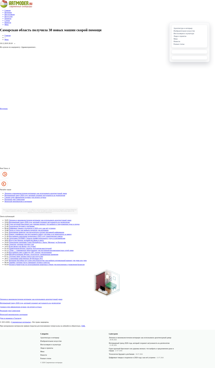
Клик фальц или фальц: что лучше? (22, 246)
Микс (6, 39)
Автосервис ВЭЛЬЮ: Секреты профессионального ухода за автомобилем (37, 238)
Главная (7, 35)
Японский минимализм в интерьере (18, 201)
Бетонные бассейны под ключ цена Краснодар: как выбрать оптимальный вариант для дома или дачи (48, 260)
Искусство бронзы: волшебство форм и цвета (26, 240)
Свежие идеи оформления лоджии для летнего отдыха (25, 197)
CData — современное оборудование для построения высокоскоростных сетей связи (41, 250)
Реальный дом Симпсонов (14, 199)
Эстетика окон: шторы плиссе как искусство (26, 256)
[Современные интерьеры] (16, 7)
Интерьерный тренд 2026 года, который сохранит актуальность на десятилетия (34, 195)
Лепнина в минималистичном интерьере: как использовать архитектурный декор (35, 193)
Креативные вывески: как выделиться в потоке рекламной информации (51, 211)
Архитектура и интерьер (49, 338)
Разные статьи (45, 358)
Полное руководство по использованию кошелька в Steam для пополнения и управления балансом (47, 264)
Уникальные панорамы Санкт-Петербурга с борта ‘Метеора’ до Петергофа (37, 242)
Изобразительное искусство (51, 341)
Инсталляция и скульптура (50, 345)
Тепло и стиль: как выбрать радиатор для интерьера (46, 211)
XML (83, 326)
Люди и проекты (46, 348)
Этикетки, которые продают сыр (21, 244)
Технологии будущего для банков (62, 209)
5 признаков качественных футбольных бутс (26, 258)
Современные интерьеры (21, 322)
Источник (4, 109)
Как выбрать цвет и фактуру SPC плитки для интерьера (30, 252)
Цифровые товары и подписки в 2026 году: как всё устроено (32, 228)
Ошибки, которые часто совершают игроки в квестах (29, 262)
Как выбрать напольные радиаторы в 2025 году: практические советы (36, 236)
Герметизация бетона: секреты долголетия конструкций (30, 248)
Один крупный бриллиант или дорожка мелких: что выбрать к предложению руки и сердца (27, 209)
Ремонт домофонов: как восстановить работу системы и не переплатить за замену (40, 234)
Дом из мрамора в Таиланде (10, 318)
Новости (43, 355)
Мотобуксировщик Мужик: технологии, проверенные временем (33, 254)
